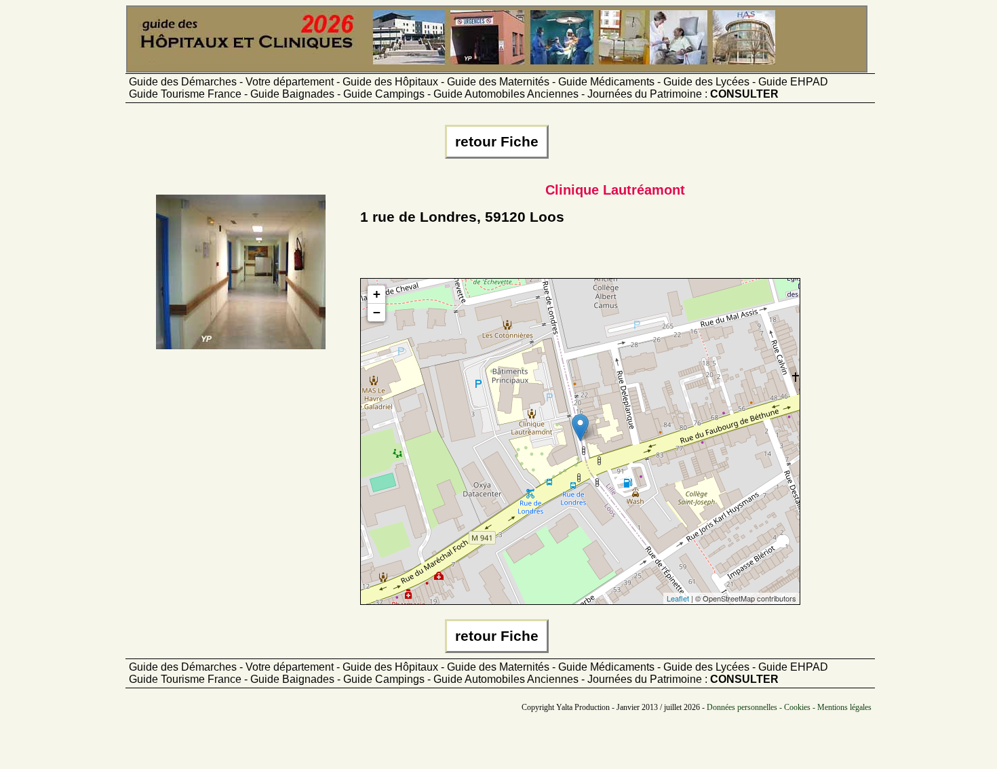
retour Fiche (497, 142)
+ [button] (376, 294)
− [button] (376, 312)
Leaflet (678, 598)
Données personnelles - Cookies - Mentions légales (789, 707)
